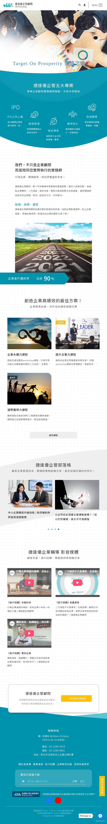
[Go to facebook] (100, 815)
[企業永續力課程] (29, 333)
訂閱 (75, 781)
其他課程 (53, 435)
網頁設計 (61, 816)
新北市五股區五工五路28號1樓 (57, 754)
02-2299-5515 (57, 746)
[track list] (48, 347)
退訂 (82, 781)
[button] (79, 5)
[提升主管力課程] (78, 333)
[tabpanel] (53, 45)
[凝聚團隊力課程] (29, 388)
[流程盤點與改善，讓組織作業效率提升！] (77, 494)
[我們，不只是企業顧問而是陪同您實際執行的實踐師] (53, 253)
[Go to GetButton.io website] (100, 821)
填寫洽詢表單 (102, 786)
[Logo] (17, 5)
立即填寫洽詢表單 (77, 698)
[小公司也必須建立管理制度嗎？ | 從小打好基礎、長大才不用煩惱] (30, 494)
